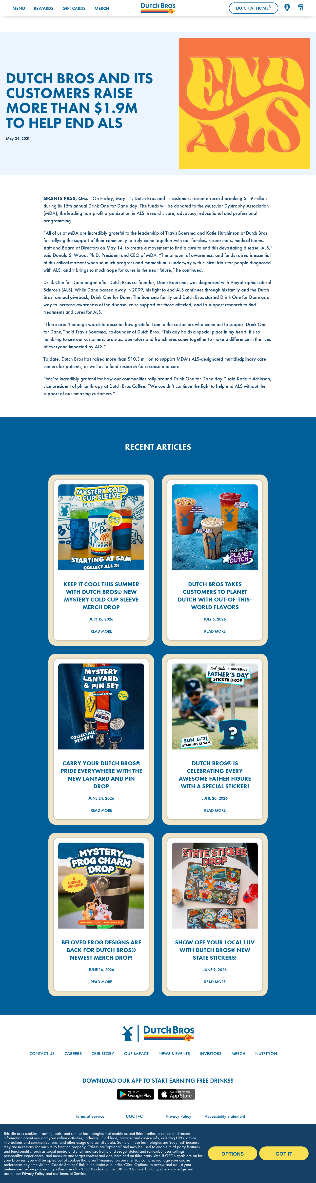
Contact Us (42, 1053)
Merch (102, 8)
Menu (18, 8)
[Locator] (287, 7)
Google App (135, 1094)
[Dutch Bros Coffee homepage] (158, 8)
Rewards (44, 8)
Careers (73, 1053)
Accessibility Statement (225, 1116)
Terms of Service (89, 1116)
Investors (210, 1053)
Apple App (176, 1094)
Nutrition (266, 1053)
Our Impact (136, 1053)
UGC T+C (134, 1116)
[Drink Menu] (301, 7)
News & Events (174, 1053)
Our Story (103, 1053)
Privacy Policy (178, 1116)
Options (232, 1154)
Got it (284, 1154)
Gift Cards (74, 8)
